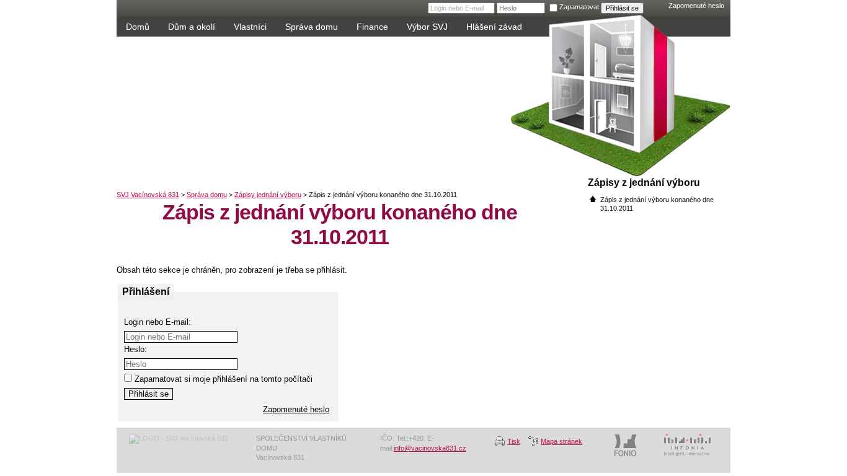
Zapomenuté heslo (696, 5)
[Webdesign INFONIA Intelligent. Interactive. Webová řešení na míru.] (687, 445)
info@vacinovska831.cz (430, 448)
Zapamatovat (579, 7)
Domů (137, 27)
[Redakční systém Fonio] (625, 445)
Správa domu (311, 27)
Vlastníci (250, 27)
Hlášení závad (494, 27)
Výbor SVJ (427, 27)
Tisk (513, 441)
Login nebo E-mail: (157, 322)
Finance (372, 27)
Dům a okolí (191, 27)
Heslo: (135, 349)
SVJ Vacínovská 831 (265, 108)
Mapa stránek (561, 441)
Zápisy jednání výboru (267, 194)
